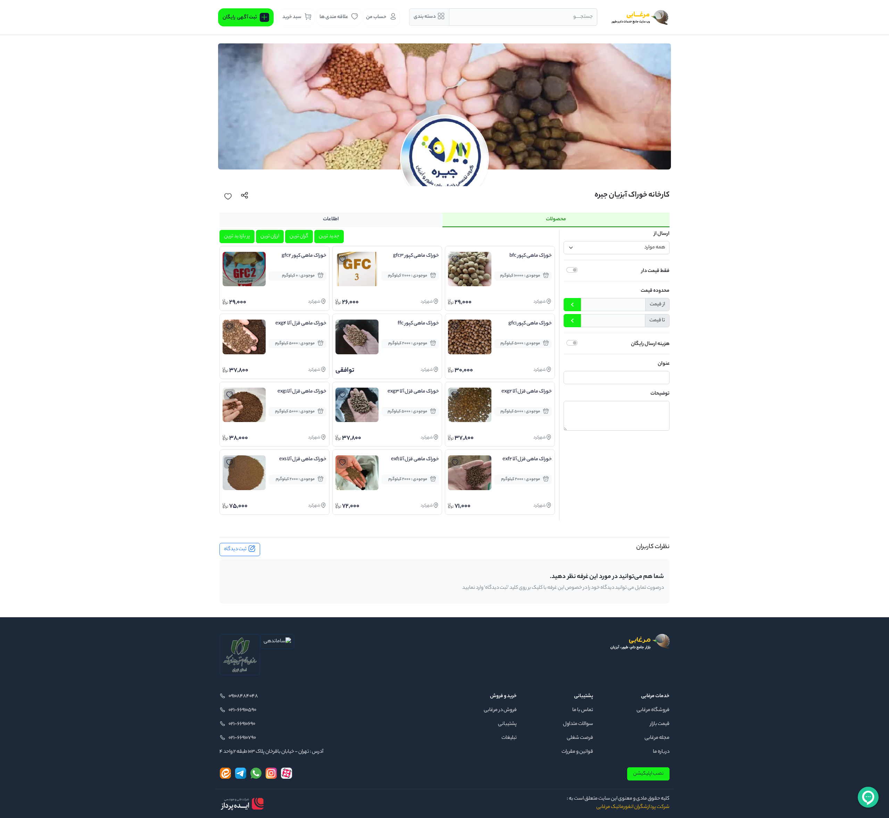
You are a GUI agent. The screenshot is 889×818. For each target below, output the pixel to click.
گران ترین (299, 236)
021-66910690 (242, 724)
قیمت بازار (660, 724)
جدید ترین (329, 236)
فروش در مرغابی (500, 710)
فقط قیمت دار (655, 271)
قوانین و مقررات (577, 752)
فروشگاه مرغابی (653, 710)
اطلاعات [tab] (331, 219)
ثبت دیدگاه (235, 549)
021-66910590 (242, 710)
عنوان (664, 364)
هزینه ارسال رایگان (650, 344)
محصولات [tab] (556, 219)
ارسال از (662, 234)
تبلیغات (509, 738)
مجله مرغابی (657, 738)
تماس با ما (582, 710)
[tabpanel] (444, 375)
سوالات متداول (578, 724)
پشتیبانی (507, 724)
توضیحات (660, 394)
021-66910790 (242, 738)
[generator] (242, 804)
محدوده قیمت (655, 291)
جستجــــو (583, 17)
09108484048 (243, 696)
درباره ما (661, 752)
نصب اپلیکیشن (648, 774)
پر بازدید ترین (237, 236)
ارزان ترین (269, 236)
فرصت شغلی (580, 738)
